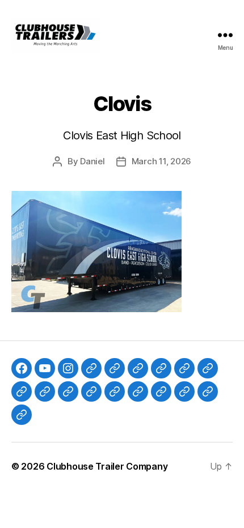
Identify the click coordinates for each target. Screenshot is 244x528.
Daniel (92, 161)
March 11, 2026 (161, 161)
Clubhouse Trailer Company (107, 466)
